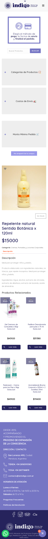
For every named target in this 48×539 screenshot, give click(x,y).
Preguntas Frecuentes (13, 499)
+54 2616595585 (24, 464)
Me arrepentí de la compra (24, 153)
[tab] (7, 251)
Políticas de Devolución (14, 505)
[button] (5, 533)
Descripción (8, 251)
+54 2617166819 (22, 470)
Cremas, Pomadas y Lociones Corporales (27, 248)
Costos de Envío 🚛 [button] (26, 101)
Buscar (35, 51)
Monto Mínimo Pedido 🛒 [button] (26, 134)
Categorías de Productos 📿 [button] (26, 72)
